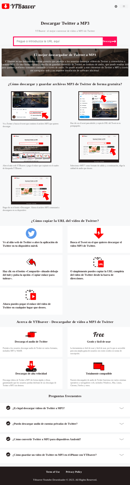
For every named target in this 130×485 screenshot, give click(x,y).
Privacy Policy (74, 471)
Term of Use (53, 471)
